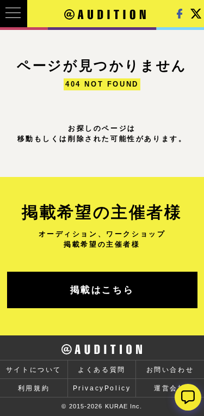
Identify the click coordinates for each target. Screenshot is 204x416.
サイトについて (33, 370)
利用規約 (34, 388)
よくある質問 (102, 370)
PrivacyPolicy (102, 388)
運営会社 (170, 388)
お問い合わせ (170, 370)
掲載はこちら (102, 290)
